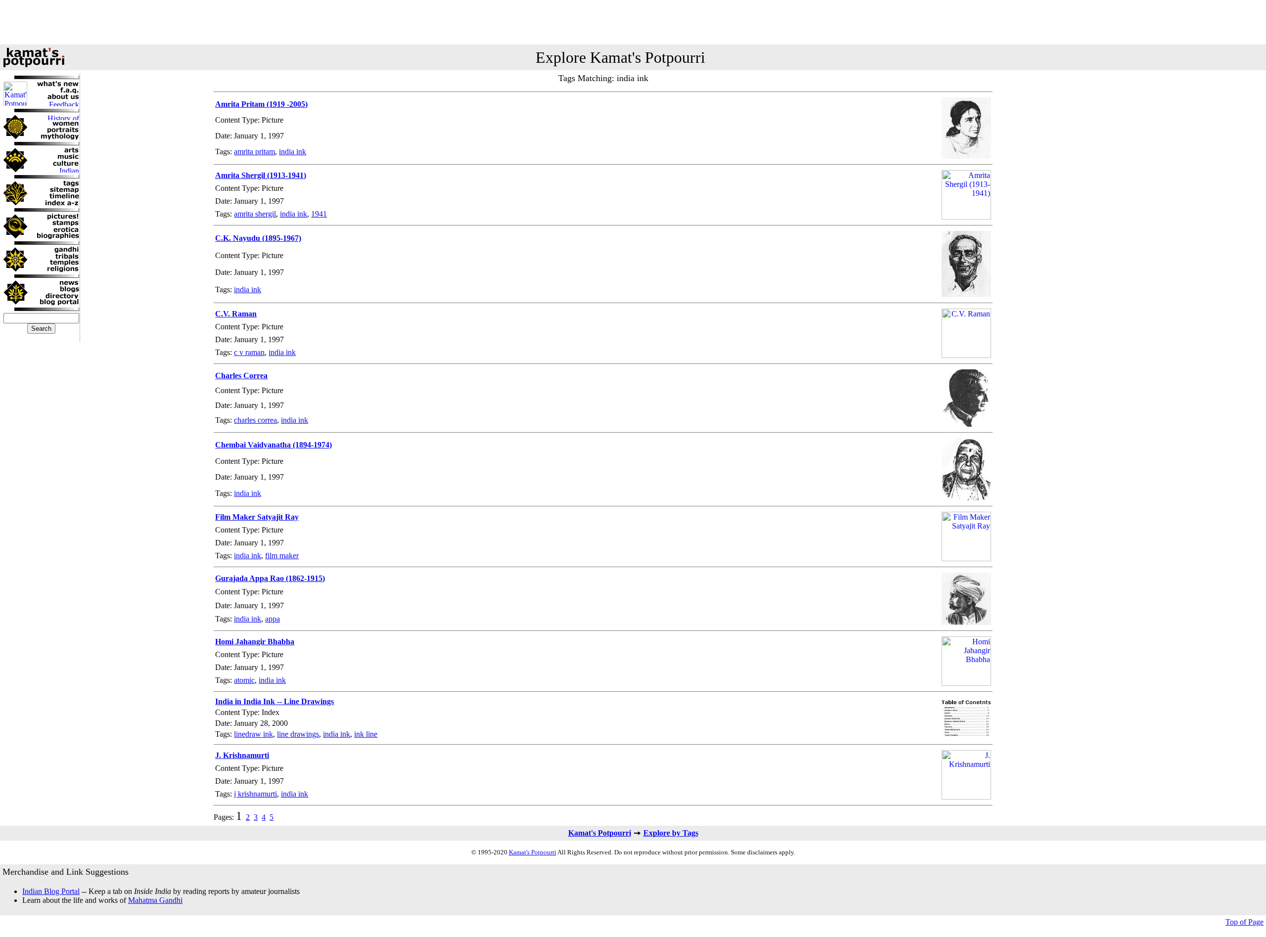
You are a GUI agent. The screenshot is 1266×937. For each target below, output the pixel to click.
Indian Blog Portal (51, 891)
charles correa (255, 420)
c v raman (249, 352)
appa (272, 619)
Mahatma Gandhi (155, 900)
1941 (319, 214)
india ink (292, 151)
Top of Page (1244, 922)
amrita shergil (255, 214)
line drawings (298, 734)
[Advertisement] (633, 22)
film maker (282, 555)
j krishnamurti (255, 794)
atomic (244, 680)
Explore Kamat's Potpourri (620, 57)
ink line (365, 734)
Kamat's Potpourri (599, 833)
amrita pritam (254, 151)
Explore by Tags (670, 833)
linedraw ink (253, 734)
